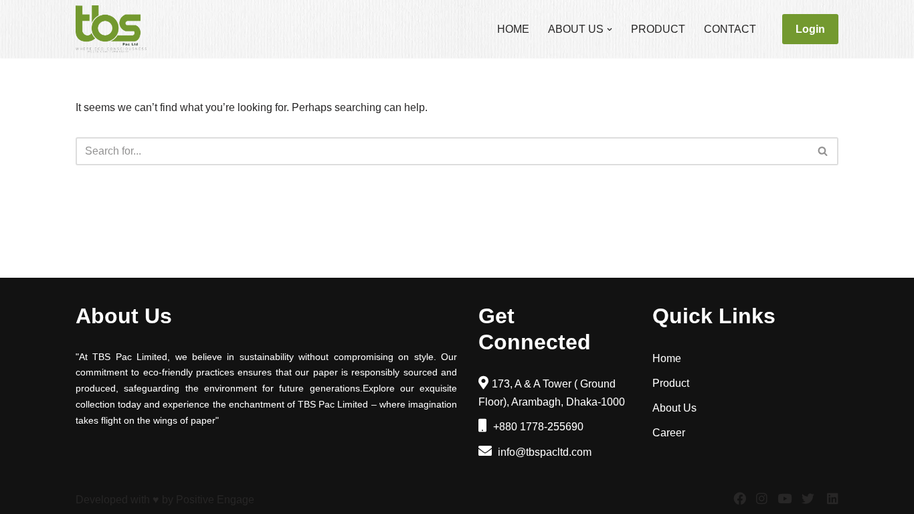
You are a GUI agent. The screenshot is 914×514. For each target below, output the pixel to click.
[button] (609, 29)
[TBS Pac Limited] (112, 29)
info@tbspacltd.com (543, 452)
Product (658, 29)
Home (513, 29)
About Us (674, 408)
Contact (730, 29)
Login (810, 29)
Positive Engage (215, 499)
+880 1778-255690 (536, 426)
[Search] (823, 151)
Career (668, 432)
